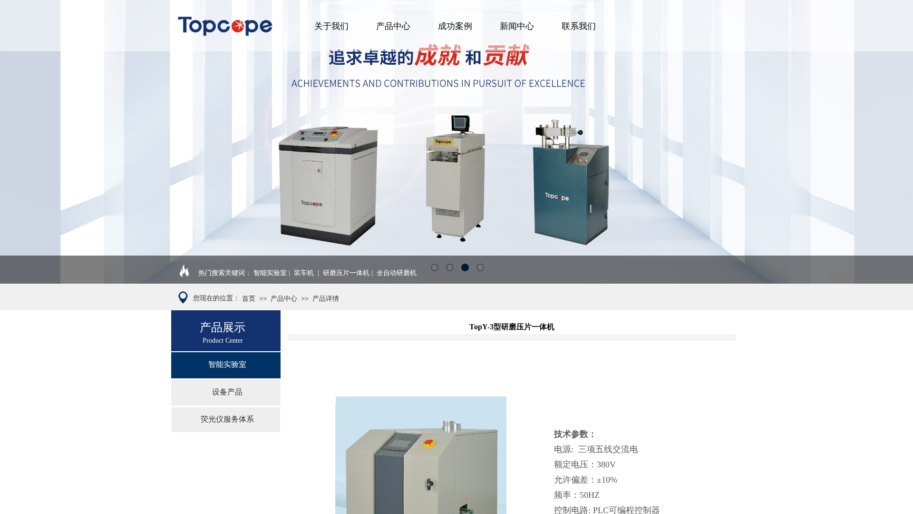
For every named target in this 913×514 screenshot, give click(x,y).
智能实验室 (227, 364)
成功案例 (455, 26)
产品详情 (325, 298)
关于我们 (331, 26)
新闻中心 (517, 26)
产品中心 (393, 26)
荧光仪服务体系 (227, 419)
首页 (248, 298)
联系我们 (579, 26)
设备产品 (227, 392)
